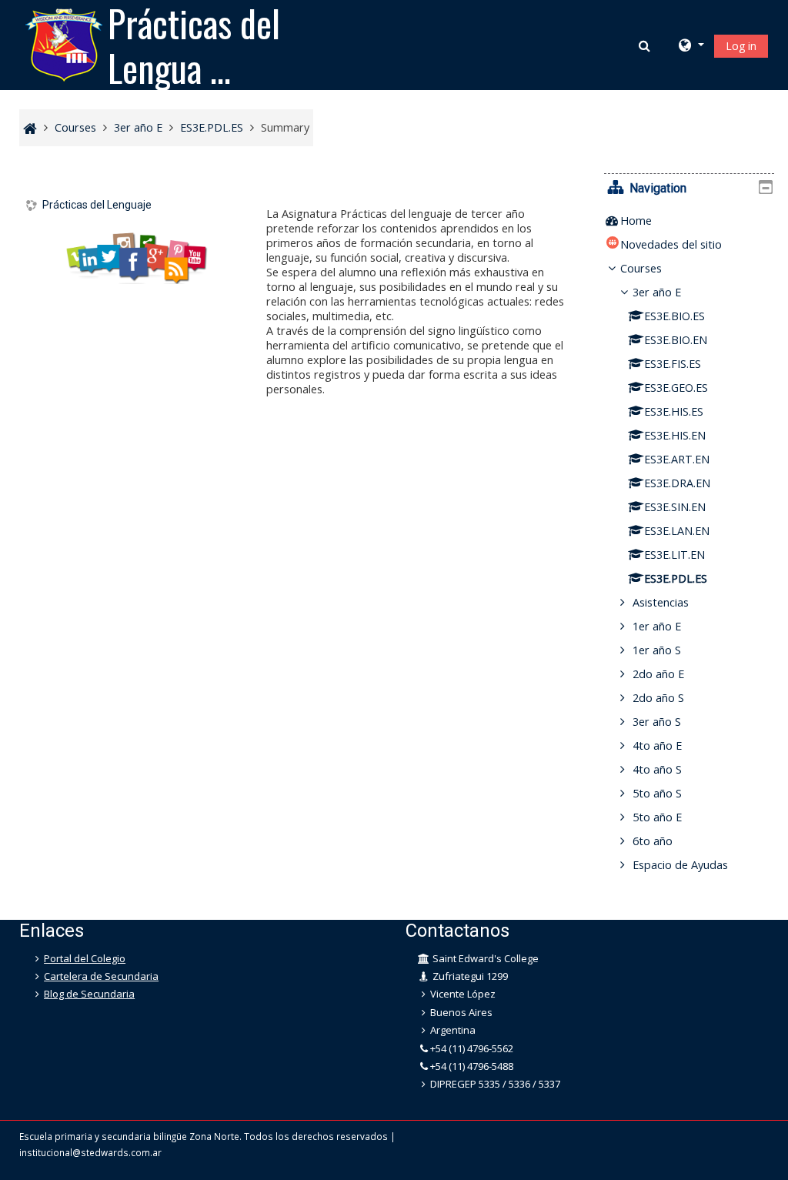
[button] (646, 45)
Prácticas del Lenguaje (97, 205)
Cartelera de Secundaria (101, 976)
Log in (741, 45)
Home (636, 220)
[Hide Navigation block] (766, 187)
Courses (641, 268)
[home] (63, 43)
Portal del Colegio (84, 958)
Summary (285, 127)
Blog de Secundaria (89, 994)
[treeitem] (689, 221)
